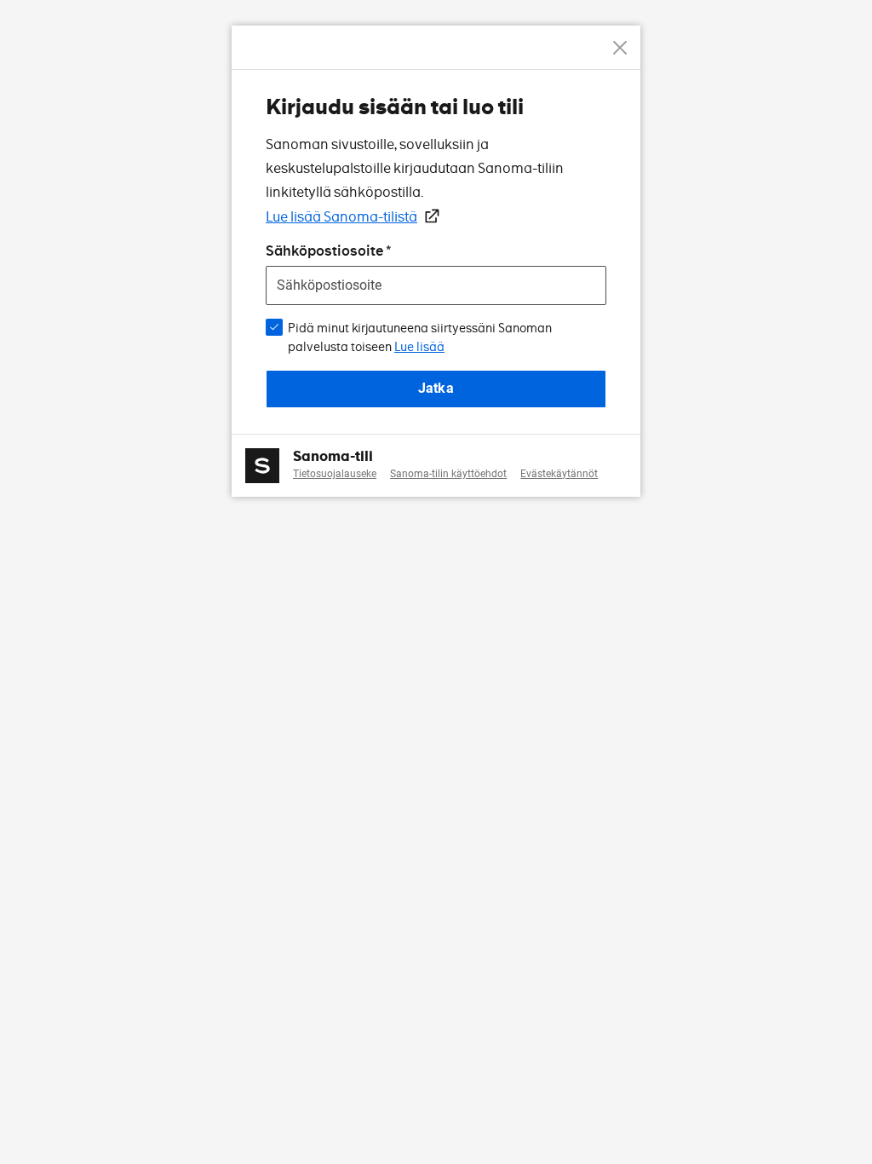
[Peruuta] (620, 48)
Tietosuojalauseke (334, 474)
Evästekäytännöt (559, 474)
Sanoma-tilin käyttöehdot (448, 474)
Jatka (435, 388)
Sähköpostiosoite (324, 251)
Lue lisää (419, 346)
